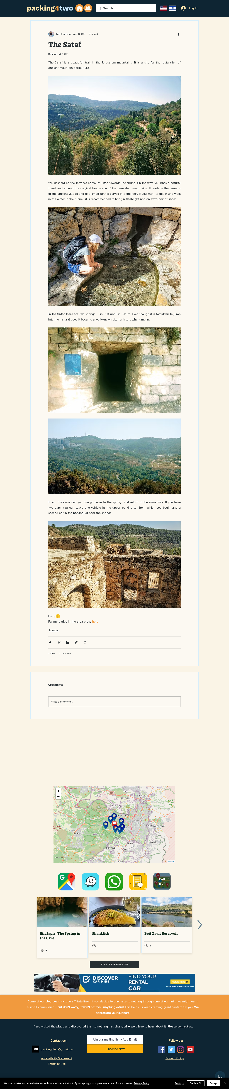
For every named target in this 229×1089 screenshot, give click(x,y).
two (66, 8)
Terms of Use (57, 1064)
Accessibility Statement (56, 1058)
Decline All (195, 1083)
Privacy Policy (141, 1083)
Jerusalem (54, 630)
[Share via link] (76, 642)
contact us (184, 1026)
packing (41, 8)
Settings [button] (179, 1083)
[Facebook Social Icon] (161, 1049)
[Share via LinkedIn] (67, 642)
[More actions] (178, 34)
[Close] (225, 1083)
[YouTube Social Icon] (190, 1049)
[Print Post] (85, 642)
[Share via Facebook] (50, 642)
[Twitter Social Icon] (171, 1049)
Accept (213, 1083)
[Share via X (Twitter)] (58, 642)
